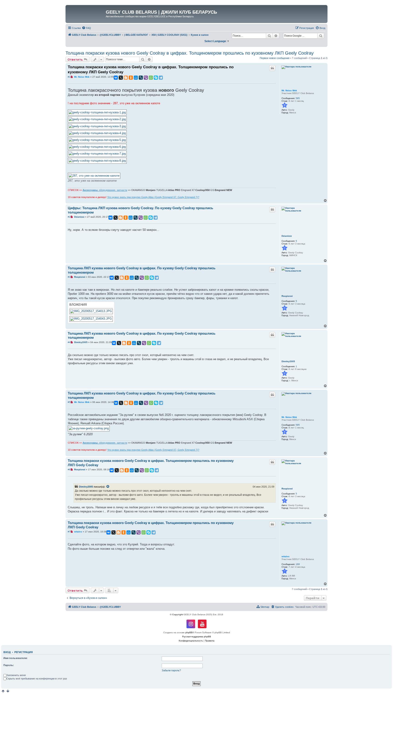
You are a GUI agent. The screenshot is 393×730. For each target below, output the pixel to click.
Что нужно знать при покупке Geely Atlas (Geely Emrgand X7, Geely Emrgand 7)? (153, 197)
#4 (69, 342)
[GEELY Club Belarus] (86, 13)
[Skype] (156, 78)
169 (298, 564)
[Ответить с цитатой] (272, 68)
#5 (69, 402)
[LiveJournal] (141, 78)
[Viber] (146, 78)
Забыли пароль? (171, 670)
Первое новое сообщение (275, 58)
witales (286, 556)
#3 (69, 277)
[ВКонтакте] (116, 78)
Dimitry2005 (288, 361)
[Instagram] (190, 624)
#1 (69, 77)
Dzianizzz (287, 236)
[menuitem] (86, 28)
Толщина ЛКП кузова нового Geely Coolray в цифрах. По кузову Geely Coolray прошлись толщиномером (141, 270)
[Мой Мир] (136, 78)
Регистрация (23, 652)
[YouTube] (202, 624)
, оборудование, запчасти (105, 190)
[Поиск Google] (320, 35)
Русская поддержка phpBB (196, 636)
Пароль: (8, 665)
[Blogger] (126, 78)
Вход (7, 652)
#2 (69, 217)
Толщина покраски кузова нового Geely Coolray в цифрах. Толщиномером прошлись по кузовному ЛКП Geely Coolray (190, 53)
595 (298, 98)
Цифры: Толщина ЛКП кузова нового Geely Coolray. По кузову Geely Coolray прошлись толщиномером (140, 210)
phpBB (189, 632)
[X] (121, 78)
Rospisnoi (287, 296)
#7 (69, 531)
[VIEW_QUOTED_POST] (108, 487)
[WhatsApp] (151, 78)
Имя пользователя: (15, 658)
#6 (69, 469)
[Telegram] (161, 78)
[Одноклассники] (131, 78)
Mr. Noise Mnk (289, 90)
